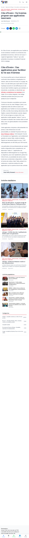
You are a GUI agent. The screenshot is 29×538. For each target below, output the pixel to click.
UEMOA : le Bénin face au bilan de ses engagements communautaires (17, 288)
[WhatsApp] (13, 28)
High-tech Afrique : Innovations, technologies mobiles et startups (13, 10)
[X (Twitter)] (10, 28)
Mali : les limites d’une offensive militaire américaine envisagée (16, 293)
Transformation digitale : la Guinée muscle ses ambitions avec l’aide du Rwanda (17, 304)
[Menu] (26, 2)
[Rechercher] (20, 2)
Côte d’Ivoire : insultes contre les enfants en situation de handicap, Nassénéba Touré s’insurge (17, 298)
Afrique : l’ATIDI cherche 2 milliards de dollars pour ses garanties (14, 232)
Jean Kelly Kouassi (9, 172)
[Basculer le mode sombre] (23, 2)
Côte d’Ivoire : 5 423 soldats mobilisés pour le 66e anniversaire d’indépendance (17, 283)
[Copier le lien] (19, 28)
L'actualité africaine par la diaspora (10, 531)
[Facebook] (7, 28)
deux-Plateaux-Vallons (7, 134)
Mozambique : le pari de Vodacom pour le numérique (17, 278)
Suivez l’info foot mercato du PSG (10, 530)
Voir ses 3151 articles (19, 172)
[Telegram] (16, 28)
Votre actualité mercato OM (8, 533)
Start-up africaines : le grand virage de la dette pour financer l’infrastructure (14, 203)
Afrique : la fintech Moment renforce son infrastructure (13, 262)
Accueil (2, 7)
